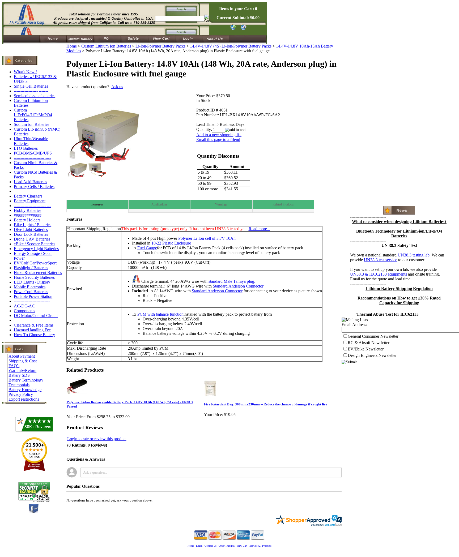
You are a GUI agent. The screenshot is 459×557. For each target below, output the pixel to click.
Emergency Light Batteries (36, 248)
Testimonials (18, 385)
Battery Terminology (25, 380)
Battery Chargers (28, 196)
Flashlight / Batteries (31, 267)
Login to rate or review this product (96, 438)
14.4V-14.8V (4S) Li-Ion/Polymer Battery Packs (230, 46)
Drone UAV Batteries (32, 239)
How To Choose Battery (34, 334)
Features (97, 204)
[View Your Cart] (242, 28)
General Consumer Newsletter (373, 336)
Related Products (283, 204)
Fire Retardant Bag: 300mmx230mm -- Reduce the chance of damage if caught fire (265, 404)
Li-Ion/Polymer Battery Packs (160, 46)
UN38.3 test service (380, 260)
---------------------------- (32, 320)
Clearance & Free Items (33, 325)
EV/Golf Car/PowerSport (35, 263)
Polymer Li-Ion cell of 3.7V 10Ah (207, 238)
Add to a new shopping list (218, 134)
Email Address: (354, 324)
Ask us (117, 86)
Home (71, 46)
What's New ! (25, 72)
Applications (159, 204)
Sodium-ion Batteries (31, 124)
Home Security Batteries (34, 277)
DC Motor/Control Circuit (36, 315)
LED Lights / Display (32, 282)
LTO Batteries (26, 148)
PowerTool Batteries (31, 291)
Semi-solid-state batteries (34, 95)
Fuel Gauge (147, 248)
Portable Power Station (33, 296)
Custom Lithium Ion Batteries (106, 46)
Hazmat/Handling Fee (32, 330)
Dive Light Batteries (31, 229)
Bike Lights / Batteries (32, 224)
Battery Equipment (29, 201)
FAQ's (13, 365)
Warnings (221, 204)
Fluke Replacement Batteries (38, 272)
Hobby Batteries (27, 210)
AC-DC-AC (24, 306)
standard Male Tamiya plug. (232, 281)
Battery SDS (19, 375)
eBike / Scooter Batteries (34, 244)
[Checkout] (232, 28)
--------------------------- (32, 301)
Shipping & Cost (22, 361)
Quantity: (204, 129)
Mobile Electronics (29, 287)
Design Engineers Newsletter (372, 355)
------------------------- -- (32, 191)
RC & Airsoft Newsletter (368, 342)
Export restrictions (23, 399)
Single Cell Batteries (31, 86)
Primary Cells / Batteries (34, 186)
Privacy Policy (20, 394)
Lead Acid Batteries (30, 181)
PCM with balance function (160, 314)
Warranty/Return (22, 370)
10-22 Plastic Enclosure (171, 243)
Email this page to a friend (218, 139)
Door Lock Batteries (31, 234)
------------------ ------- (31, 91)
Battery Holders (27, 220)
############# (27, 215)
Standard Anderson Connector (238, 286)
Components (24, 311)
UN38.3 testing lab (414, 255)
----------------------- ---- (32, 158)
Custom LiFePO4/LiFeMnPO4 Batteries (33, 115)
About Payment (21, 356)
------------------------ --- (32, 205)
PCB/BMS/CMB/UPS (33, 153)
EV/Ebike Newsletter (366, 349)
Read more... (259, 228)
